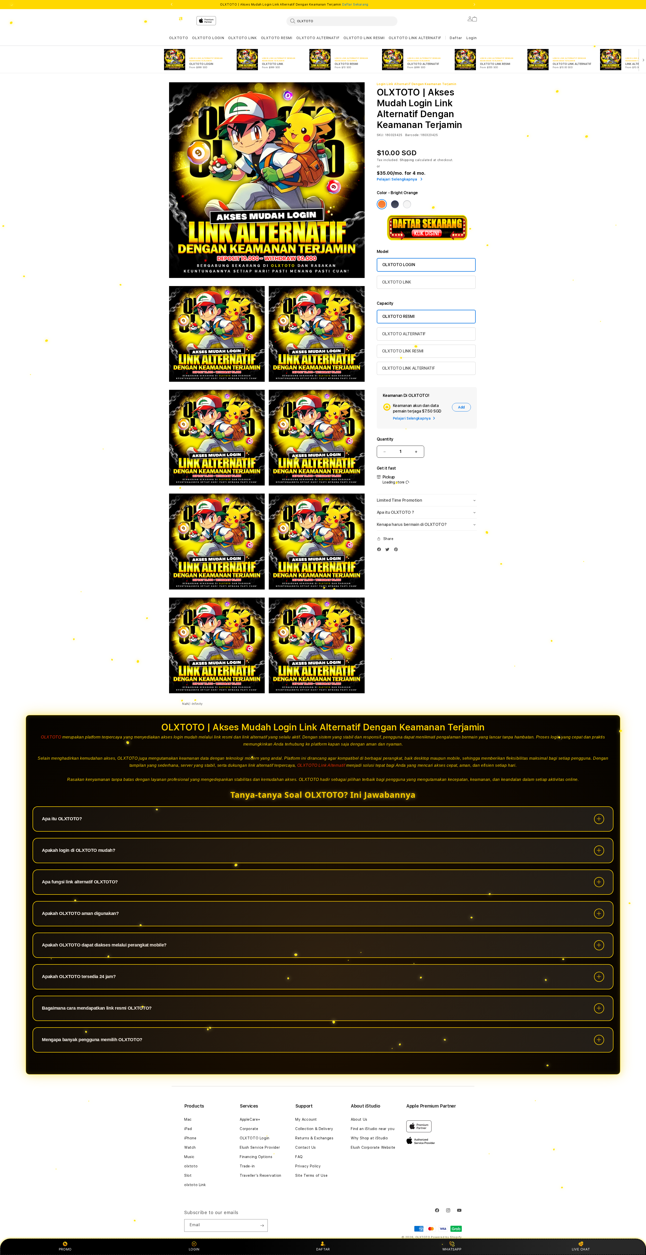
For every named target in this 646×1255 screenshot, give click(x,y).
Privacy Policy (308, 1166)
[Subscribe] (261, 1225)
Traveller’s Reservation (260, 1175)
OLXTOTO (178, 38)
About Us (359, 1119)
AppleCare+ (250, 1119)
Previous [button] (171, 4)
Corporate (249, 1129)
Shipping (407, 160)
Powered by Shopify (446, 1237)
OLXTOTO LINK (242, 38)
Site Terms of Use (311, 1175)
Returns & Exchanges (314, 1138)
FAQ (299, 1157)
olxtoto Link (195, 1185)
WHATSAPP (451, 1249)
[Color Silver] (407, 204)
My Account (306, 1119)
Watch (190, 1147)
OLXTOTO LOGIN (208, 38)
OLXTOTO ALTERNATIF (317, 38)
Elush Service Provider (260, 1147)
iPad (188, 1129)
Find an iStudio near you (372, 1129)
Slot (188, 1175)
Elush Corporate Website (373, 1147)
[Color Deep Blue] (395, 204)
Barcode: (412, 135)
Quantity (385, 439)
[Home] (180, 19)
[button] (178, 38)
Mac (188, 1119)
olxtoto (191, 1166)
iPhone (190, 1138)
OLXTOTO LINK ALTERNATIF (415, 38)
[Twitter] (388, 550)
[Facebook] (380, 550)
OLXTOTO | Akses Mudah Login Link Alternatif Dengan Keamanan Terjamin (294, 4)
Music (189, 1157)
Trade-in (247, 1166)
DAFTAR (323, 1249)
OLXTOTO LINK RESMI (364, 38)
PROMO (65, 1249)
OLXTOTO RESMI (276, 38)
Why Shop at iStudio (369, 1138)
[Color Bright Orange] (382, 204)
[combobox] (341, 20)
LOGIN (194, 1249)
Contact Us (305, 1147)
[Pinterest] (397, 550)
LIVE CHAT (581, 1249)
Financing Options (256, 1157)
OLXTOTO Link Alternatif (321, 765)
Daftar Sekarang (355, 4)
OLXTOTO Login (255, 1138)
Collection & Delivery (314, 1129)
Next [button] (474, 4)
